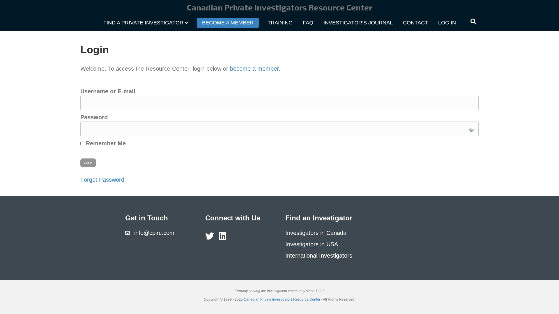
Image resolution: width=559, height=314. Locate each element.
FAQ (308, 23)
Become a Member (228, 23)
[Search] (473, 21)
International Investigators (318, 255)
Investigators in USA (311, 244)
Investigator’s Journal (358, 23)
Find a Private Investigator (143, 23)
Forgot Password (102, 179)
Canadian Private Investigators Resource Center (282, 299)
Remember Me (105, 143)
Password (94, 117)
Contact (415, 23)
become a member (254, 68)
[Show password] (470, 129)
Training (280, 23)
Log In (447, 23)
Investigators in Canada (315, 233)
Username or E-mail (107, 91)
